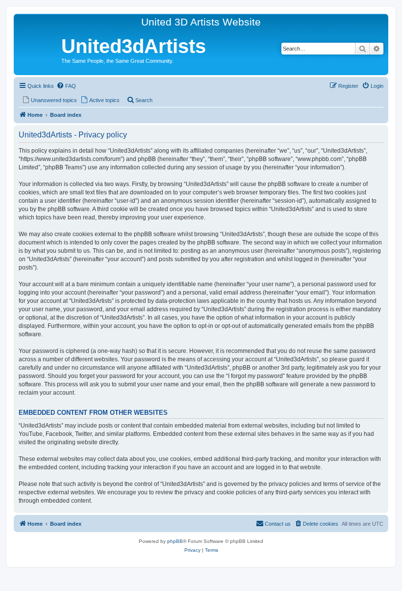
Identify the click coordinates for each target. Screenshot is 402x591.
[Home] (38, 48)
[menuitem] (66, 86)
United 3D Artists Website (201, 21)
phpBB (175, 541)
